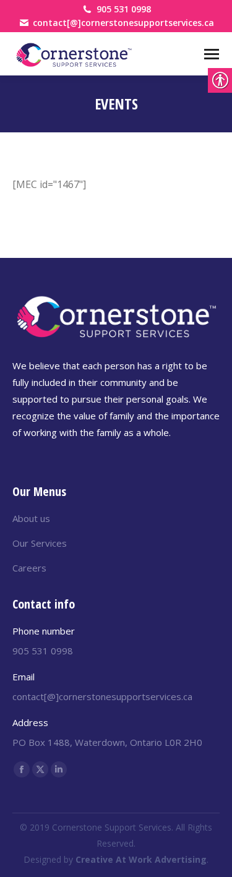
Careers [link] (29, 568)
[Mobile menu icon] (212, 54)
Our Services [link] (39, 543)
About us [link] (31, 518)
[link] (74, 53)
